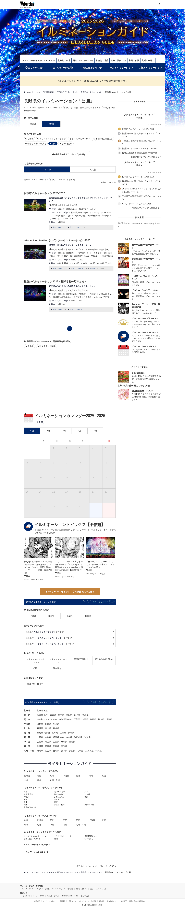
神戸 (62, 737)
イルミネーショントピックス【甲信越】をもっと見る (70, 591)
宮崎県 (80, 750)
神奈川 (86, 60)
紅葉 (91, 889)
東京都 (40, 719)
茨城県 (109, 719)
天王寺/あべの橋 (30, 807)
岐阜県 (55, 732)
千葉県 (77, 719)
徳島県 (56, 746)
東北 (68, 60)
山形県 (77, 714)
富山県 (48, 728)
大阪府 (40, 737)
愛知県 (40, 732)
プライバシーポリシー (50, 901)
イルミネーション (101, 889)
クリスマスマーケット (82, 138)
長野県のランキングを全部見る (145, 157)
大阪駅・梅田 (59, 804)
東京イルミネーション (121, 67)
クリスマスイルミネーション (52, 138)
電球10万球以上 (105, 138)
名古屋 (46, 733)
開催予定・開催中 (47, 346)
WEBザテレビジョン (53, 896)
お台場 (87, 794)
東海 (113, 60)
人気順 (93, 169)
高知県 (64, 746)
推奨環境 (62, 901)
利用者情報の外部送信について (139, 901)
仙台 (46, 715)
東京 (80, 60)
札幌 (46, 710)
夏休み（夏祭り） (81, 889)
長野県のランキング (44, 631)
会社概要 (124, 901)
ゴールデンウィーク (58, 889)
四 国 (27, 746)
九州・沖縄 (147, 60)
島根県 (72, 741)
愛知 (25, 799)
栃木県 (101, 719)
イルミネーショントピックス (37, 844)
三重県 (63, 732)
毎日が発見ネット (86, 896)
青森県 (53, 714)
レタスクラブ (26, 896)
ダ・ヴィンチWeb (38, 896)
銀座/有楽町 (58, 794)
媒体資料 (101, 901)
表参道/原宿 (28, 794)
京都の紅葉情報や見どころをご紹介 (134, 385)
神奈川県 (63, 719)
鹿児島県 (89, 750)
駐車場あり (67, 143)
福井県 (56, 728)
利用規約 (37, 901)
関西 (119, 60)
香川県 (40, 746)
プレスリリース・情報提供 (87, 901)
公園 (35, 668)
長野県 (88, 616)
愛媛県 (48, 746)
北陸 (106, 60)
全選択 (30, 138)
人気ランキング (94, 67)
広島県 (40, 741)
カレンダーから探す (63, 67)
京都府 (48, 737)
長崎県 (56, 750)
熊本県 (64, 750)
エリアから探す (36, 67)
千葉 (92, 60)
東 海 (27, 732)
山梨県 (70, 616)
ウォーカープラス (27, 889)
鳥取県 (64, 741)
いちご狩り (39, 889)
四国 (137, 60)
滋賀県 (87, 737)
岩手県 (61, 714)
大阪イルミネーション (150, 67)
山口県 (56, 741)
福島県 (85, 714)
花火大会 (70, 889)
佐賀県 (48, 750)
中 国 (27, 741)
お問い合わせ (72, 901)
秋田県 (69, 714)
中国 (131, 60)
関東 (75, 60)
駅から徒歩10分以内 (36, 143)
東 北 (27, 714)
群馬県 (93, 719)
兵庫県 (56, 737)
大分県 (72, 750)
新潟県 (51, 616)
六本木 (46, 719)
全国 (26, 820)
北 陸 (27, 728)
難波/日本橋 (89, 804)
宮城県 (40, 714)
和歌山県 (78, 737)
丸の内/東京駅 (59, 791)
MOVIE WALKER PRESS (70, 896)
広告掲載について (113, 901)
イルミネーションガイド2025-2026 (39, 60)
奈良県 (69, 737)
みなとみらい (59, 797)
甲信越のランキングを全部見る (145, 208)
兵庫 (25, 802)
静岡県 (71, 732)
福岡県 (40, 750)
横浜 (69, 719)
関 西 (27, 737)
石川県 (40, 728)
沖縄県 (99, 750)
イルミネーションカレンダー (37, 851)
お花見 (47, 889)
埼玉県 (85, 719)
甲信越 (99, 60)
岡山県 (48, 741)
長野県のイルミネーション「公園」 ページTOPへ (96, 866)
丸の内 (53, 719)
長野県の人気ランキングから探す (70, 154)
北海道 (61, 60)
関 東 (27, 719)
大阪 (124, 60)
